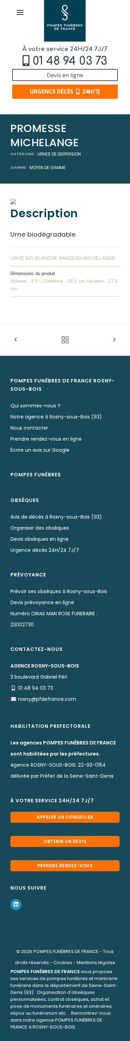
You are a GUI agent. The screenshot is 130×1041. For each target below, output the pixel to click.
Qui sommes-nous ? (35, 405)
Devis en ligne (65, 75)
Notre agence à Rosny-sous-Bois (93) (56, 416)
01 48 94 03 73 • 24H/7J (68, 1033)
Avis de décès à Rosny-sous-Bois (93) (56, 516)
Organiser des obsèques (39, 527)
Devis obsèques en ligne (39, 539)
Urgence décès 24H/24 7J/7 (44, 550)
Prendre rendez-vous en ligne (46, 438)
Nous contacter (29, 427)
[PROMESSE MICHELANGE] (13, 201)
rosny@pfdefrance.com (47, 699)
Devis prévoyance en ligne (42, 602)
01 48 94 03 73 (70, 61)
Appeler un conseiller (65, 817)
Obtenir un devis (65, 841)
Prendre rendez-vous (65, 865)
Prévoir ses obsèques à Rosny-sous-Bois (58, 591)
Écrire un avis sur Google (39, 450)
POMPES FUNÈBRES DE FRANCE (65, 951)
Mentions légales (96, 962)
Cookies (62, 962)
